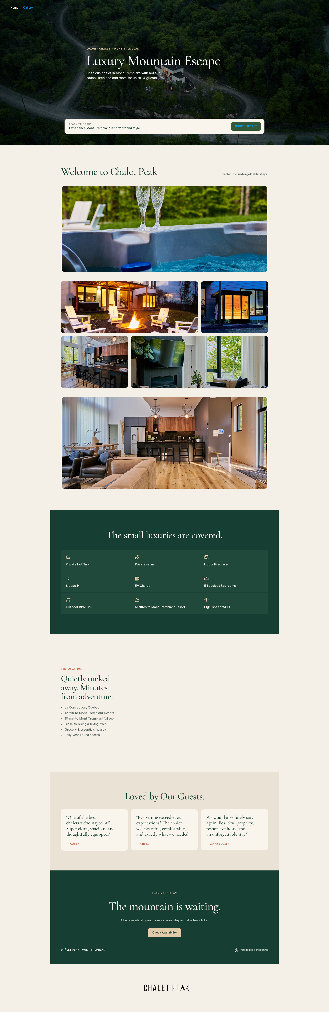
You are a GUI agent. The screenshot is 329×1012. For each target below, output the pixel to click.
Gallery (28, 7)
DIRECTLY (246, 126)
